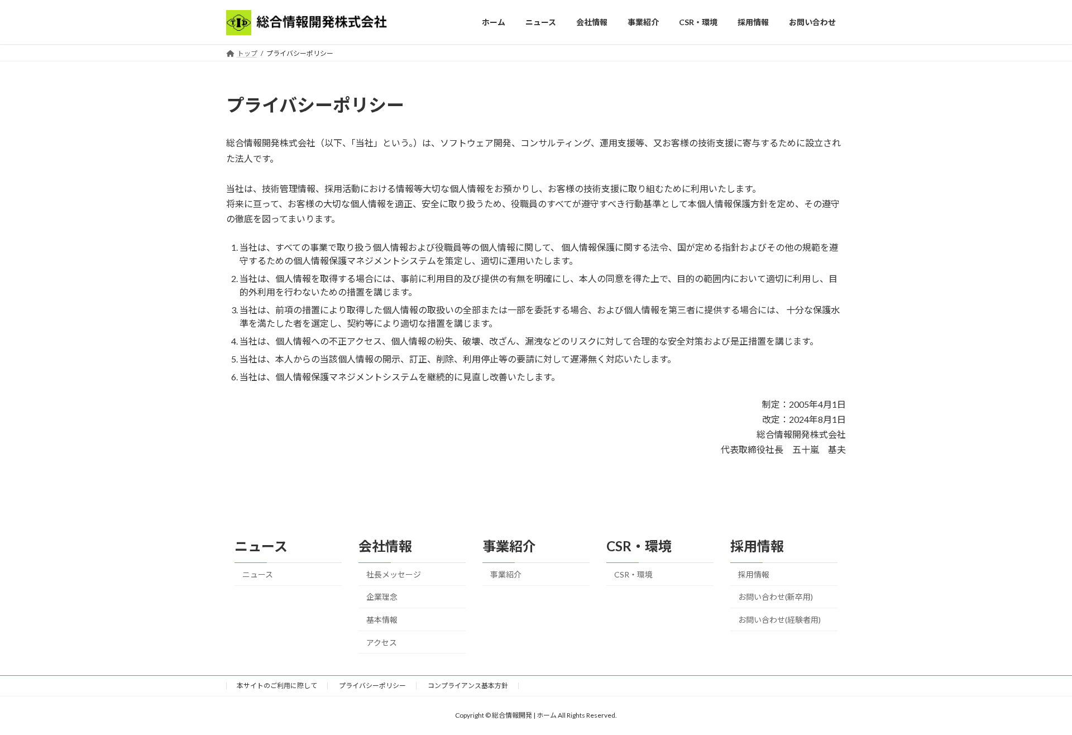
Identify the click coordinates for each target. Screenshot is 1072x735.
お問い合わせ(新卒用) (775, 597)
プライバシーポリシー (372, 685)
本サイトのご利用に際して (277, 685)
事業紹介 (505, 574)
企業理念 (382, 597)
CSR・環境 (633, 574)
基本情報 (382, 619)
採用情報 (753, 574)
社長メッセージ (393, 574)
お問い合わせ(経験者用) (779, 619)
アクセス (381, 642)
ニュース (257, 574)
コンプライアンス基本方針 (468, 685)
